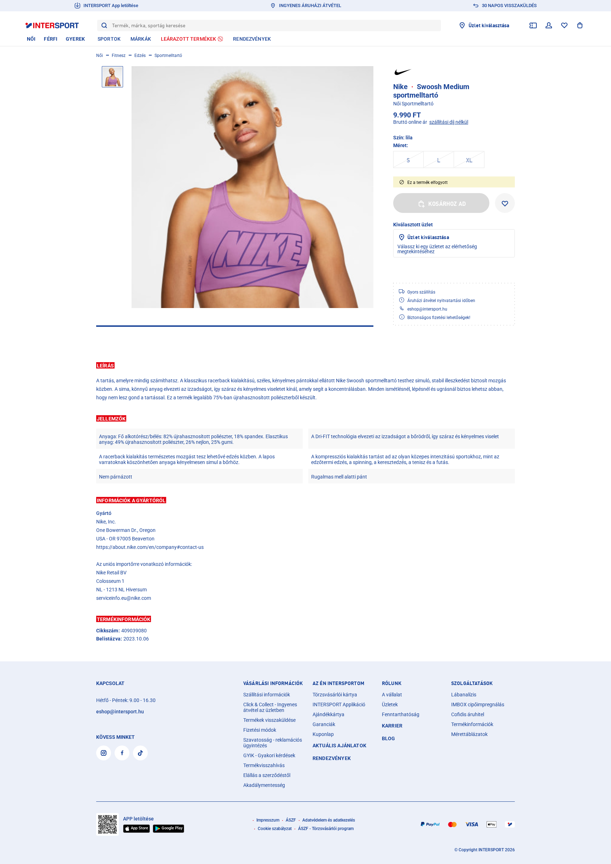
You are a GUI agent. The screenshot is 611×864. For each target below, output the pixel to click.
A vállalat (392, 694)
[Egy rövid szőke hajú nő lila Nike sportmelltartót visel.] (252, 187)
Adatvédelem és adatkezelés (328, 820)
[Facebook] (122, 753)
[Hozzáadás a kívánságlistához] (505, 203)
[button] (305, 365)
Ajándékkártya (328, 714)
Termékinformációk (472, 724)
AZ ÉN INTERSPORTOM (338, 683)
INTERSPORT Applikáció (339, 704)
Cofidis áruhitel (467, 714)
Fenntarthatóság (400, 714)
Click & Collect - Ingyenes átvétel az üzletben (270, 707)
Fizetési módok (259, 730)
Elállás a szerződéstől (266, 775)
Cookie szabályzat (275, 828)
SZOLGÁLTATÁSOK (472, 683)
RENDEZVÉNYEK (332, 758)
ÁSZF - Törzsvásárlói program (326, 828)
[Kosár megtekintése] (580, 25)
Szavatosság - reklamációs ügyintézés (272, 742)
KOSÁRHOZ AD (447, 203)
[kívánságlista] (564, 25)
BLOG (388, 738)
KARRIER (392, 726)
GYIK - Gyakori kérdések (269, 755)
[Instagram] (103, 753)
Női (99, 55)
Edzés (140, 55)
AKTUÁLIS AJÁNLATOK (339, 745)
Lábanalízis (463, 694)
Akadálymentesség (264, 785)
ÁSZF (291, 820)
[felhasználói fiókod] (549, 25)
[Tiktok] (140, 753)
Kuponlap (323, 734)
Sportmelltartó (168, 55)
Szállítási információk (266, 694)
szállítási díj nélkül (448, 122)
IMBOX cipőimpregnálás (477, 704)
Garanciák (324, 724)
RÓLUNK (391, 683)
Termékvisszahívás (264, 765)
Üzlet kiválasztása (428, 237)
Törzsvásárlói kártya (335, 694)
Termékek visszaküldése (269, 720)
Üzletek (390, 704)
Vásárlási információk (273, 683)
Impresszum (267, 820)
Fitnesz (119, 55)
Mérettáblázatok (469, 734)
